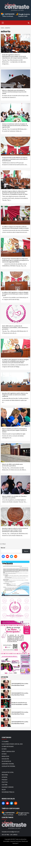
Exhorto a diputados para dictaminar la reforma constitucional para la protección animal (14, 92)
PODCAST (4, 779)
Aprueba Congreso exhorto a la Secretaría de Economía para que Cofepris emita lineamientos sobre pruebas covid (15, 530)
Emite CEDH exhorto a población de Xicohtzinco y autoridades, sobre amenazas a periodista (15, 327)
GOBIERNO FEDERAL (8, 764)
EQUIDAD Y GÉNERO (8, 787)
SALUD (4, 789)
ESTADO (4, 749)
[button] (10, 664)
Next (4, 544)
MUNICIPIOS (5, 756)
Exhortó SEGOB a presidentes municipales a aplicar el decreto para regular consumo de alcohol (14, 430)
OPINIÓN (4, 777)
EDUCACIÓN (5, 759)
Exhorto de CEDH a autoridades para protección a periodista (12, 465)
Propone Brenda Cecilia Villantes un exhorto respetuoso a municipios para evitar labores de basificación (15, 159)
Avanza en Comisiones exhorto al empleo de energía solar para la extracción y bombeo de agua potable (15, 125)
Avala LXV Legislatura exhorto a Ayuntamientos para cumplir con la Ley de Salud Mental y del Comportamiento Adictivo (15, 56)
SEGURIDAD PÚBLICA (8, 792)
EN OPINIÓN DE (6, 761)
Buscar (3, 547)
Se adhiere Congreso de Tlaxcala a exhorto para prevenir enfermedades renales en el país (15, 227)
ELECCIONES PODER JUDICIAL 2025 (12, 744)
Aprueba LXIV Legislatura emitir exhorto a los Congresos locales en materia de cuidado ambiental (15, 394)
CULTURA (4, 784)
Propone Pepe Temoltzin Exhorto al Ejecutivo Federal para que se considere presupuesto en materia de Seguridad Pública (15, 260)
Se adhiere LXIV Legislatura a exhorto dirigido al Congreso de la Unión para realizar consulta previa (15, 294)
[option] (15, 685)
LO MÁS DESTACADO (8, 746)
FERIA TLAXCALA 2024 (8, 751)
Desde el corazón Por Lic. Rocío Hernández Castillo (19, 703)
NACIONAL (5, 775)
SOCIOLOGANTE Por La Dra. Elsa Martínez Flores (20, 684)
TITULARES (5, 741)
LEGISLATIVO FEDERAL (8, 766)
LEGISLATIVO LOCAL (8, 772)
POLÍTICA (4, 782)
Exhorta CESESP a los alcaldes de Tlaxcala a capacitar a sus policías (14, 497)
